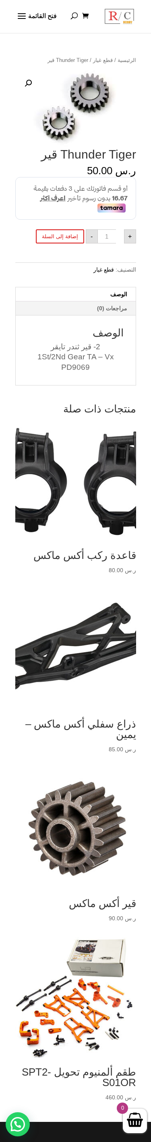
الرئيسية (127, 60)
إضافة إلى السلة (60, 236)
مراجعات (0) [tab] (112, 308)
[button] (28, 83)
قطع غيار (103, 60)
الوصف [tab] (118, 294)
